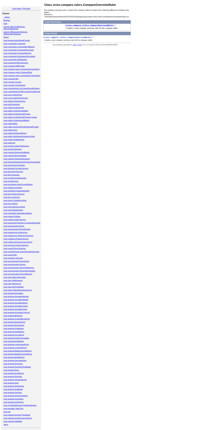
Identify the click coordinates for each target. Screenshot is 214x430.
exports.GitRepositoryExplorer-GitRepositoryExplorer (15, 33)
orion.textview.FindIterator (13, 329)
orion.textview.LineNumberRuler (16, 345)
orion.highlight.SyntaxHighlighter (16, 191)
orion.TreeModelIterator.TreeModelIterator (20, 405)
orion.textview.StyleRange (13, 386)
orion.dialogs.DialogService (14, 101)
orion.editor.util (9, 143)
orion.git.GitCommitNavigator (14, 178)
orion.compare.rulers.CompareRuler (17, 72)
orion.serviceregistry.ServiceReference (18, 268)
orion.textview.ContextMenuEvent (16, 319)
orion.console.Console (12, 82)
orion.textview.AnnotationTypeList (16, 313)
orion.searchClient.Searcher (14, 249)
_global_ (6, 17)
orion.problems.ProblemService (16, 239)
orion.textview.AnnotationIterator (16, 297)
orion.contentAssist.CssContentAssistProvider (21, 88)
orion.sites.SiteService (12, 284)
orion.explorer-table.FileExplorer (16, 146)
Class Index (16, 9)
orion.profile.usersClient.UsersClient (17, 242)
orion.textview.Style (11, 383)
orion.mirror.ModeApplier (13, 210)
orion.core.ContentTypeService (15, 98)
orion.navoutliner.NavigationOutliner (17, 213)
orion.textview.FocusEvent (13, 335)
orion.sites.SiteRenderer (13, 281)
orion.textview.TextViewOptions (15, 396)
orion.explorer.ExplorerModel (14, 156)
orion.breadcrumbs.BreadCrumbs (16, 40)
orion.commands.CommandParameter (18, 50)
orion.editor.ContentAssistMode (15, 111)
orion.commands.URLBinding (15, 60)
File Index (26, 9)
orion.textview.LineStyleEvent (15, 348)
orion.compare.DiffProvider (14, 66)
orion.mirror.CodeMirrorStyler (14, 201)
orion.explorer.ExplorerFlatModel (16, 152)
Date (5, 24)
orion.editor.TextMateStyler (13, 140)
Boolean (6, 20)
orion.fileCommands (11, 175)
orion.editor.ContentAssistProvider (16, 114)
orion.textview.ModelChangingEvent (17, 354)
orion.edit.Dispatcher (11, 104)
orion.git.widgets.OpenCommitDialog (18, 184)
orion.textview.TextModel (13, 389)
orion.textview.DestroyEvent (14, 322)
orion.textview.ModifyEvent (13, 357)
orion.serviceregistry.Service (14, 265)
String (5, 425)
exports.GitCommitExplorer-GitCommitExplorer (14, 28)
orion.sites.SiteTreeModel (13, 287)
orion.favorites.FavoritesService (15, 168)
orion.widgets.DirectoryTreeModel (16, 415)
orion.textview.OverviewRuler (14, 361)
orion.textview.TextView (12, 393)
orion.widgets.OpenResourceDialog (17, 418)
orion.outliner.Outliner (12, 217)
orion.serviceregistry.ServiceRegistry (17, 274)
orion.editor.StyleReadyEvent (14, 133)
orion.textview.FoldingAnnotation (16, 338)
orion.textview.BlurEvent (12, 316)
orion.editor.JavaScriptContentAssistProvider (21, 127)
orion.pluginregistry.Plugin (13, 226)
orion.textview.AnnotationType (15, 309)
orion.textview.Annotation (13, 293)
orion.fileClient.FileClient (13, 172)
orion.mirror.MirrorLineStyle (14, 207)
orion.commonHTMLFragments (15, 63)
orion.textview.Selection (12, 377)
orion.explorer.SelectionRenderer (16, 159)
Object (6, 37)
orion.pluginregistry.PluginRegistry (17, 229)
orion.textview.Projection (13, 364)
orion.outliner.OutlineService (14, 220)
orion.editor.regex (10, 130)
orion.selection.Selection (13, 258)
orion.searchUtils (10, 255)
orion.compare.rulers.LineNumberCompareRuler (22, 76)
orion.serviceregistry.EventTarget (16, 261)
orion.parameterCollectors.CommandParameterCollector (25, 223)
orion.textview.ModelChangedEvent (17, 351)
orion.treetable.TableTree (13, 409)
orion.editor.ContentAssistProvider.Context (20, 117)
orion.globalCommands (12, 188)
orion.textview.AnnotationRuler (15, 303)
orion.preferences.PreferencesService (18, 236)
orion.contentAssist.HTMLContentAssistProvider (22, 92)
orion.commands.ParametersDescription (19, 56)
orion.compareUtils (10, 79)
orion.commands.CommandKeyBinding (19, 47)
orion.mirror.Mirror (10, 204)
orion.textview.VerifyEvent (13, 402)
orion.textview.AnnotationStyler (15, 306)
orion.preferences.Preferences (15, 233)
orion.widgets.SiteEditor (12, 421)
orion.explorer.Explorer (12, 149)
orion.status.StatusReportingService (17, 290)
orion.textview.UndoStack (13, 399)
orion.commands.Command (14, 44)
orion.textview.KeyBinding (13, 341)
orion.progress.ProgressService (16, 245)
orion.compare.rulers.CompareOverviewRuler (21, 69)
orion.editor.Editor (10, 124)
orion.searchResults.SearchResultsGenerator (21, 252)
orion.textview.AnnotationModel (15, 300)
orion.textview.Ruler (11, 370)
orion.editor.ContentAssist (13, 108)
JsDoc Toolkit (77, 45)
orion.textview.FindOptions (13, 332)
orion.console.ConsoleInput (14, 85)
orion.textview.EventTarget (13, 325)
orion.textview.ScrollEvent (13, 373)
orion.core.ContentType (12, 95)
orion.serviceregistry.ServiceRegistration (19, 271)
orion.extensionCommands (14, 165)
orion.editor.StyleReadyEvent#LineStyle (19, 136)
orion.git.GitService (10, 181)
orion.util (6, 412)
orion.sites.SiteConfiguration (14, 277)
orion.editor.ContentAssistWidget (16, 120)
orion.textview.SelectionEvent (15, 380)
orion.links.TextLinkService (14, 194)
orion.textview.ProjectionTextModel (17, 367)
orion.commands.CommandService (17, 53)
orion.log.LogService (11, 197)
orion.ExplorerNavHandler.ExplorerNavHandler (22, 162)
